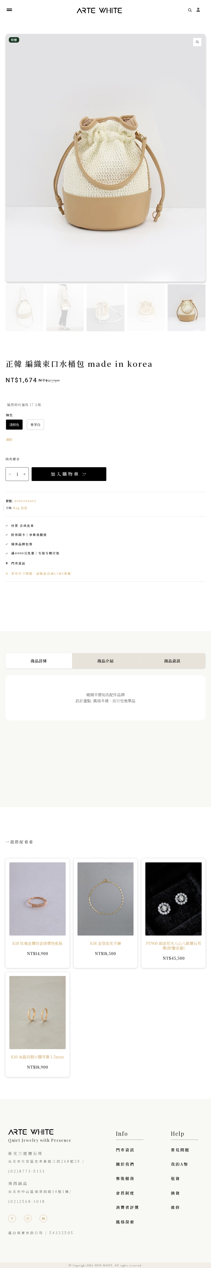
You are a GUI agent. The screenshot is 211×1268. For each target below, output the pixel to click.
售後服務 (125, 1178)
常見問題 (180, 1150)
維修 (175, 1207)
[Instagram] (28, 1218)
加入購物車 (65, 474)
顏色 (9, 415)
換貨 (175, 1193)
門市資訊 (125, 1150)
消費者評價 (127, 1207)
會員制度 (125, 1193)
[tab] (38, 661)
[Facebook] (12, 1218)
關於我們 (125, 1164)
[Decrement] (10, 474)
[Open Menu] (9, 10)
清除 (9, 439)
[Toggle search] (190, 10)
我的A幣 (179, 1164)
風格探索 (125, 1222)
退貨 (175, 1178)
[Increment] (24, 474)
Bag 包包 (20, 507)
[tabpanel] (105, 730)
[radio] (14, 424)
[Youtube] (43, 1218)
